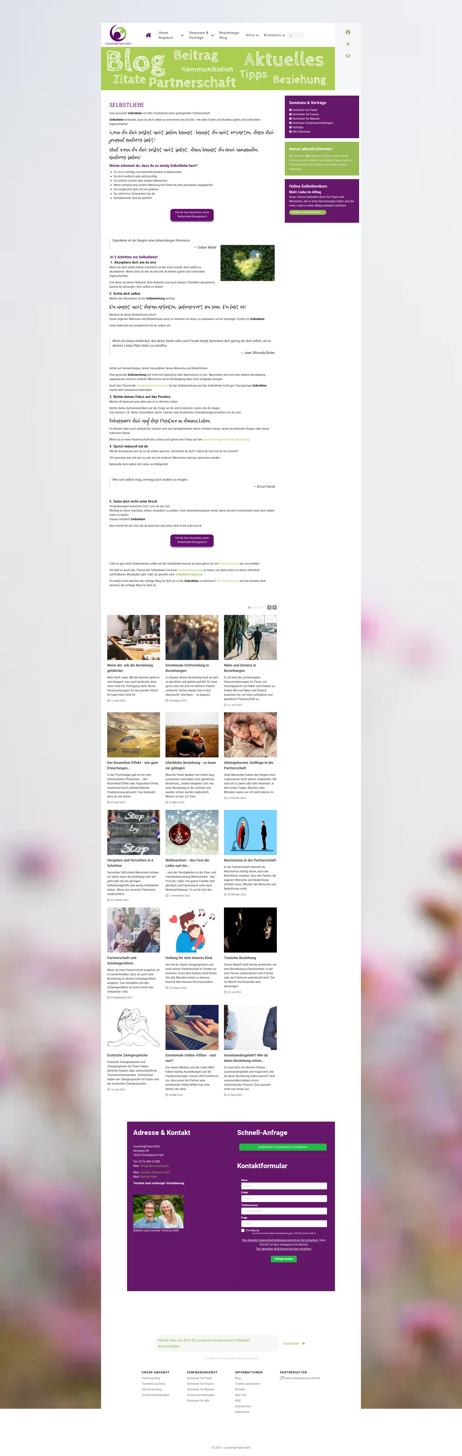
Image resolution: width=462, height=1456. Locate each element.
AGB (238, 1400)
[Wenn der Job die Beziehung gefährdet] (133, 637)
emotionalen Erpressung (152, 385)
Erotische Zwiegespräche (127, 1055)
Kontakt (240, 1389)
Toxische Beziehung (240, 958)
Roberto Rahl (148, 1177)
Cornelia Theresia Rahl (154, 1172)
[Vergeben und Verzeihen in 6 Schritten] (133, 832)
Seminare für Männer (306, 119)
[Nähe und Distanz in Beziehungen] (250, 637)
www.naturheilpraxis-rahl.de (302, 1378)
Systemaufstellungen (155, 1395)
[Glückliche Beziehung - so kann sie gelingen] (191, 734)
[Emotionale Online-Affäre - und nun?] (191, 1027)
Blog (238, 1378)
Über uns (240, 1395)
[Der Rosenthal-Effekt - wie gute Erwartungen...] (133, 734)
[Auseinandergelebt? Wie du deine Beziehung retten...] (250, 1027)
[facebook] (348, 32)
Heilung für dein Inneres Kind (188, 958)
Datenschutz (243, 1406)
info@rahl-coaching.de (154, 1166)
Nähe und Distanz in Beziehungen (240, 668)
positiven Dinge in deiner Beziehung (226, 439)
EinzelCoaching (229, 564)
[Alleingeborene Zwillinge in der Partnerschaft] (250, 734)
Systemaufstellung (190, 570)
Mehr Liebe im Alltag (305, 192)
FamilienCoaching (153, 1384)
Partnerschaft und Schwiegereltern (121, 960)
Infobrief (314, 156)
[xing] (348, 44)
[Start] (149, 34)
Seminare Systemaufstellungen (312, 123)
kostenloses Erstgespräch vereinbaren (283, 1147)
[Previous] (269, 607)
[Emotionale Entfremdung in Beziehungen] (191, 637)
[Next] (274, 607)
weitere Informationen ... (307, 212)
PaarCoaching (151, 1378)
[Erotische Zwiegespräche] (133, 1027)
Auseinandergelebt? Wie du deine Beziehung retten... (246, 1058)
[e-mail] (348, 56)
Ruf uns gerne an (228, 581)
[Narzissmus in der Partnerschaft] (250, 832)
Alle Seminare (301, 132)
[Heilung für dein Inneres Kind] (191, 930)
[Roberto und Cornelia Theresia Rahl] (158, 1211)
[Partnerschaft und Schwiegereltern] (133, 930)
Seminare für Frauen (305, 114)
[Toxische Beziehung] (250, 930)
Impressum (242, 1412)
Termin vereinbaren (247, 1384)
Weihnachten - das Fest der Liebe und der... (187, 863)
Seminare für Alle (198, 1400)
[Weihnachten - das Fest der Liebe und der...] (191, 832)
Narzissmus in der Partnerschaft (250, 860)
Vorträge (297, 127)
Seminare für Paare (304, 110)
